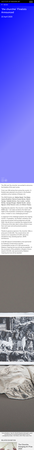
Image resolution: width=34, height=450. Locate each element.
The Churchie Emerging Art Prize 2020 (25, 446)
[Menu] (31, 1)
